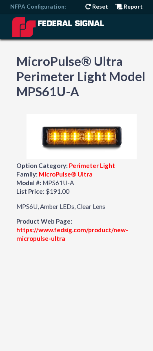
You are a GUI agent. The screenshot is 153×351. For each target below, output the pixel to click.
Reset (99, 6)
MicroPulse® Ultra (66, 174)
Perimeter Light (92, 165)
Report (132, 6)
